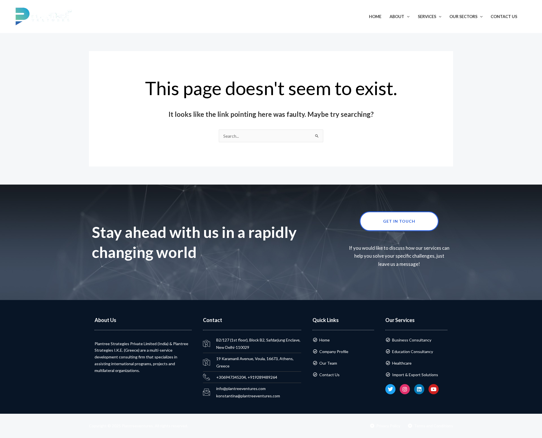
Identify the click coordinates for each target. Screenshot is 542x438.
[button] (529, 16)
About (397, 16)
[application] (407, 16)
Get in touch (399, 221)
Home (375, 16)
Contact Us (504, 16)
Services (427, 16)
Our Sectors (463, 16)
